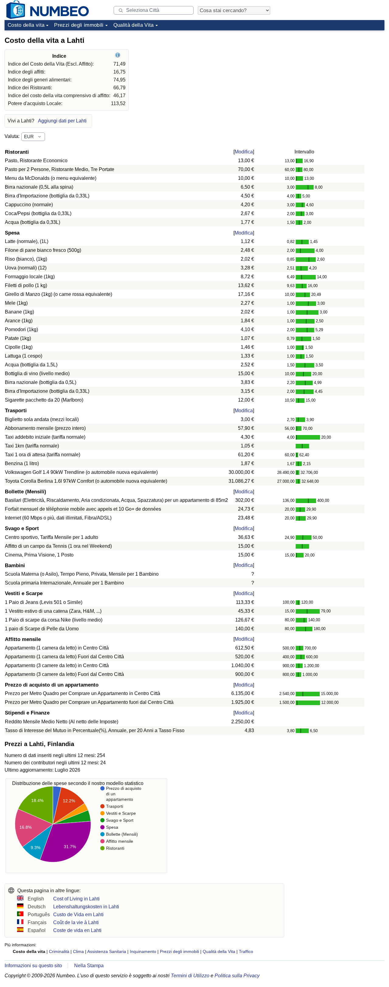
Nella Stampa (89, 965)
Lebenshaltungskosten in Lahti (86, 906)
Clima (78, 951)
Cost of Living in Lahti (76, 898)
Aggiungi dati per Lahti (62, 120)
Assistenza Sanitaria (106, 951)
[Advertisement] (338, 71)
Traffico (246, 951)
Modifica (244, 151)
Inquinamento (143, 951)
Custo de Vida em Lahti (78, 914)
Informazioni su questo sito (33, 965)
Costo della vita (26, 25)
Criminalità (59, 951)
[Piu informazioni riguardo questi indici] (118, 56)
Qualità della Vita (133, 25)
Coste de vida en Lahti (77, 930)
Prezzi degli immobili (78, 25)
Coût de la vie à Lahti (76, 922)
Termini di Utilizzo (190, 975)
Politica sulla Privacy (237, 975)
